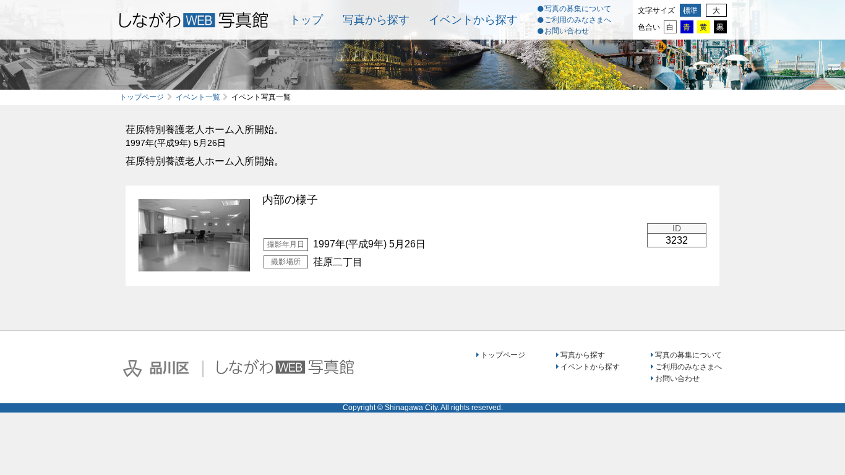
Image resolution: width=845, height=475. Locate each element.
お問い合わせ (566, 31)
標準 (690, 10)
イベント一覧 (198, 97)
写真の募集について (577, 8)
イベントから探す (473, 20)
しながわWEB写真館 (285, 366)
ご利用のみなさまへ (577, 19)
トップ (306, 20)
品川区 (156, 368)
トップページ (141, 97)
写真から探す (376, 20)
